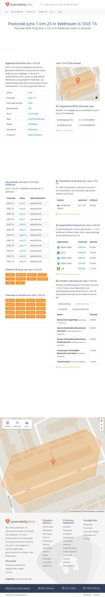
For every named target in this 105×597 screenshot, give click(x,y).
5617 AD (82, 205)
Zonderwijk (33, 113)
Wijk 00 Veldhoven (36, 119)
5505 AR (82, 247)
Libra (10, 283)
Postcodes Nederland (15, 565)
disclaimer (87, 595)
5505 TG (41, 316)
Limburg (67, 544)
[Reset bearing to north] (102, 429)
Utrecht (46, 537)
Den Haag (47, 534)
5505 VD (41, 312)
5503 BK (82, 268)
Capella (10, 275)
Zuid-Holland (69, 565)
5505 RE (10, 304)
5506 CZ (81, 257)
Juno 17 (23, 245)
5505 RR (10, 312)
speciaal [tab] (80, 309)
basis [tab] (82, 304)
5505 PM (10, 316)
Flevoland (67, 530)
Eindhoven (47, 541)
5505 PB (20, 304)
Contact (8, 572)
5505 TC (10, 300)
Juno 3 (22, 208)
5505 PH (30, 316)
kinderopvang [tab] (64, 304)
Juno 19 (23, 251)
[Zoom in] (102, 421)
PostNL (86, 538)
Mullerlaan (21, 279)
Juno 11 (23, 229)
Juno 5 (22, 214)
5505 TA (89, 23)
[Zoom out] (102, 425)
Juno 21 (23, 256)
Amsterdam (48, 526)
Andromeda (42, 279)
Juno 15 (23, 240)
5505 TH (41, 304)
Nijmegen (47, 558)
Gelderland (68, 537)
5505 (30, 103)
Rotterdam (47, 530)
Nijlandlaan (21, 275)
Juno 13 (23, 235)
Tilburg (46, 544)
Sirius (10, 279)
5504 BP (81, 263)
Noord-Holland (70, 551)
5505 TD (41, 300)
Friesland (67, 534)
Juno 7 (22, 219)
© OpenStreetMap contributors (93, 511)
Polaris (31, 279)
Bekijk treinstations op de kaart (68, 214)
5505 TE (31, 308)
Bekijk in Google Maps (65, 130)
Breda (45, 555)
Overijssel (67, 555)
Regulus (32, 275)
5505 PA (30, 300)
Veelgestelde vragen (14, 568)
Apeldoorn (47, 565)
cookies (97, 595)
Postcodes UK (89, 535)
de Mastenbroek (24, 579)
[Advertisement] (52, 43)
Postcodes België (91, 531)
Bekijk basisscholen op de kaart (68, 367)
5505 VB (41, 308)
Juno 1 (22, 203)
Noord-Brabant (35, 134)
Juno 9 (22, 224)
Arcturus (42, 275)
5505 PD (20, 300)
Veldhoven (33, 124)
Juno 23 (23, 261)
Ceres (20, 283)
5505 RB (20, 316)
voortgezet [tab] (63, 309)
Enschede (47, 562)
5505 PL (31, 304)
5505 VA (20, 308)
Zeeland (66, 562)
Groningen (47, 548)
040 (29, 108)
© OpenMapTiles (75, 511)
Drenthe (67, 526)
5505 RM (20, 312)
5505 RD (30, 312)
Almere (46, 551)
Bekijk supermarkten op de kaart (68, 274)
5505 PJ (10, 308)
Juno (30, 92)
